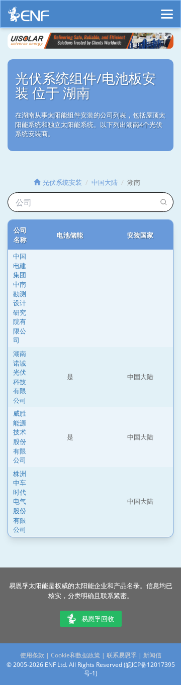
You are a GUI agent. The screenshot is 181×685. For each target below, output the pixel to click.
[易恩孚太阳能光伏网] (28, 17)
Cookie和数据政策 (75, 655)
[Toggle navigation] (167, 10)
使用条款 (32, 655)
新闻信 (152, 655)
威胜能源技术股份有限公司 (19, 437)
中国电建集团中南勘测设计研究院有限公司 (19, 298)
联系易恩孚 (122, 655)
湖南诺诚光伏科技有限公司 (19, 377)
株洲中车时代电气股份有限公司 (19, 501)
